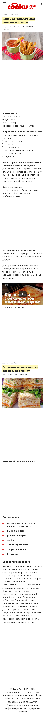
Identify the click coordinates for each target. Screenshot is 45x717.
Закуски (5, 15)
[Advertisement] (22, 86)
